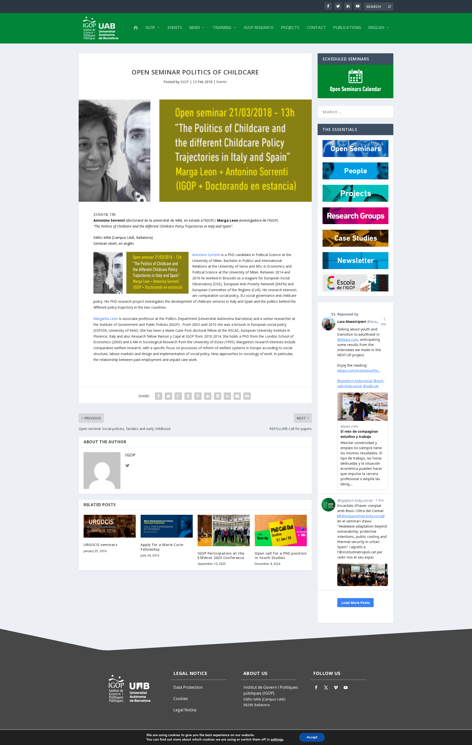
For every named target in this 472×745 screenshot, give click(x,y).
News (194, 28)
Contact (316, 28)
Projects (290, 28)
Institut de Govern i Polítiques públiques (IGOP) (270, 690)
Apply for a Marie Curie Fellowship (162, 546)
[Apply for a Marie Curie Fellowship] (167, 526)
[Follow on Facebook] (316, 687)
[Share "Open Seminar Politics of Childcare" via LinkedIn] (208, 396)
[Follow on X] (326, 687)
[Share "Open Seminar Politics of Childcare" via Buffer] (217, 396)
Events (175, 28)
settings (277, 739)
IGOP (150, 28)
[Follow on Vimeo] (336, 687)
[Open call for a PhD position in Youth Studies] (281, 530)
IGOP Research (259, 28)
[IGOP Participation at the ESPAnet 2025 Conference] (224, 530)
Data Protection (188, 687)
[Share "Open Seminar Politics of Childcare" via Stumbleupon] (227, 396)
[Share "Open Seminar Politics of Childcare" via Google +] (178, 396)
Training (222, 28)
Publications (347, 28)
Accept (312, 737)
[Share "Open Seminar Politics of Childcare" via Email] (237, 396)
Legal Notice (184, 710)
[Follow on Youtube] (346, 687)
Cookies (180, 698)
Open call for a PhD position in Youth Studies (281, 555)
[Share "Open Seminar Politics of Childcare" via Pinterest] (198, 396)
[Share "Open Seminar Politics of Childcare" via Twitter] (168, 396)
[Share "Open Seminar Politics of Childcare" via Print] (247, 396)
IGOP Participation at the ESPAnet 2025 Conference (221, 555)
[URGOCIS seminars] (110, 526)
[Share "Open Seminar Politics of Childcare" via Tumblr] (188, 396)
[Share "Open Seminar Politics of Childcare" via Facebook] (158, 396)
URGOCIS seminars (100, 544)
